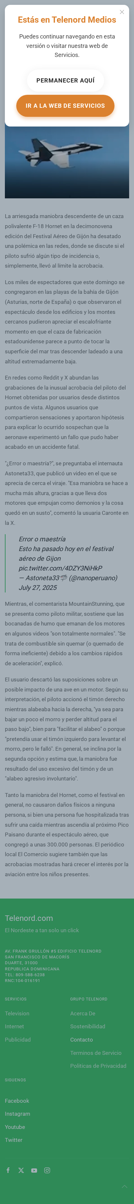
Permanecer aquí (65, 80)
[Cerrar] (122, 12)
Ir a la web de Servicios (65, 105)
